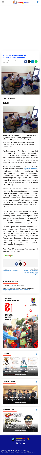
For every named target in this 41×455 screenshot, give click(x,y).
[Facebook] (16, 264)
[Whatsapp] (36, 61)
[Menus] (3, 2)
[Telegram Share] (32, 61)
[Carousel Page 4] (23, 374)
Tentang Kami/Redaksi (7, 452)
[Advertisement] (20, 28)
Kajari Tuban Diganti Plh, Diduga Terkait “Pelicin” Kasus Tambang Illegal (19, 427)
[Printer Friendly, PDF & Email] (8, 256)
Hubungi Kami (32, 452)
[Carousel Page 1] (16, 374)
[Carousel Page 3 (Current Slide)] (20, 374)
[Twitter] (20, 264)
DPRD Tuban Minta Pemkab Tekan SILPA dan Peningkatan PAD (19, 399)
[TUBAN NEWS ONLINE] (21, 2)
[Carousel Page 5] (25, 374)
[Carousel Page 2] (18, 374)
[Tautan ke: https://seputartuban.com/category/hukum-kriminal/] (37, 410)
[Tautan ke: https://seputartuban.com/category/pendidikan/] (37, 354)
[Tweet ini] (29, 61)
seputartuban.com (30, 169)
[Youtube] (24, 264)
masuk (11, 285)
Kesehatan (5, 62)
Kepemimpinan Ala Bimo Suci (11, 270)
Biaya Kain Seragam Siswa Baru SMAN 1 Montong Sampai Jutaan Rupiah (19, 371)
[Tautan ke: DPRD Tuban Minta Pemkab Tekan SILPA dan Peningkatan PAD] (20, 394)
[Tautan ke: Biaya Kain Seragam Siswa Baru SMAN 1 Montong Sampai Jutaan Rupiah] (20, 366)
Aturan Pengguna (21, 452)
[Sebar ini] (25, 61)
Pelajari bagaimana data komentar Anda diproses (17, 290)
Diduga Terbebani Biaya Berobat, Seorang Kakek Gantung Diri (31, 271)
